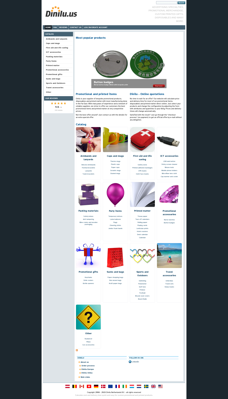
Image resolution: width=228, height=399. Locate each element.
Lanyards (88, 171)
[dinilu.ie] (124, 386)
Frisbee (142, 290)
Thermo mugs (115, 161)
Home (48, 27)
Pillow (88, 342)
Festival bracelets (88, 168)
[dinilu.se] (146, 386)
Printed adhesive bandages (142, 168)
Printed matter (52, 65)
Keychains (88, 277)
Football (142, 293)
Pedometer (142, 284)
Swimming (142, 281)
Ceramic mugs (115, 170)
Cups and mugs (53, 43)
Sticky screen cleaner (169, 164)
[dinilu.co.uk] (153, 386)
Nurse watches (169, 220)
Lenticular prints (142, 228)
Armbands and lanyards (56, 39)
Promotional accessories (57, 70)
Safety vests (142, 165)
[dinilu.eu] (110, 386)
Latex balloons (115, 219)
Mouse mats (169, 167)
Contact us (75, 27)
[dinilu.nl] (139, 386)
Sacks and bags (53, 79)
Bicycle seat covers (142, 296)
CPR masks (142, 171)
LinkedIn (135, 362)
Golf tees (142, 287)
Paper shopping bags (115, 277)
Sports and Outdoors (55, 83)
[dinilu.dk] (103, 386)
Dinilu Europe (87, 369)
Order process (88, 366)
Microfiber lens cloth (169, 173)
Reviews (63, 27)
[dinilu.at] (67, 386)
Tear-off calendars (142, 219)
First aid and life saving (57, 48)
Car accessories (88, 345)
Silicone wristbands (88, 165)
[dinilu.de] (96, 386)
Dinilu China (86, 373)
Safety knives (88, 216)
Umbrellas (169, 281)
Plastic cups (115, 164)
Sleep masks (169, 287)
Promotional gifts (54, 74)
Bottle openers (88, 283)
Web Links (85, 377)
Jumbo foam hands (115, 228)
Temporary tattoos (115, 216)
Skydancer (88, 339)
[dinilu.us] (160, 386)
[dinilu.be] (74, 386)
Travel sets (169, 284)
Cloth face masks (142, 174)
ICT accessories (53, 52)
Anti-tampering (88, 219)
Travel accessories (54, 88)
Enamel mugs (115, 173)
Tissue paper (142, 216)
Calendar (142, 238)
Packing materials (54, 57)
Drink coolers (88, 280)
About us (85, 362)
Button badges (169, 223)
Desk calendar (142, 234)
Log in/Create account (95, 27)
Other (48, 92)
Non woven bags (104, 82)
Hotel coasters (142, 231)
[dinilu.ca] (81, 386)
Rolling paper (142, 222)
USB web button (169, 161)
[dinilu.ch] (89, 386)
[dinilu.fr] (117, 386)
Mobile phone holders (169, 170)
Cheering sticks (115, 225)
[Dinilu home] (62, 11)
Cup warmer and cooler (169, 177)
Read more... (159, 86)
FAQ (55, 27)
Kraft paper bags (115, 283)
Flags (115, 222)
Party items (51, 61)
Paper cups (115, 167)
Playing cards (142, 225)
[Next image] (162, 65)
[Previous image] (95, 65)
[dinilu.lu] (132, 386)
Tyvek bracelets (88, 174)
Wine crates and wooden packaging (88, 223)
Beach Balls (142, 299)
